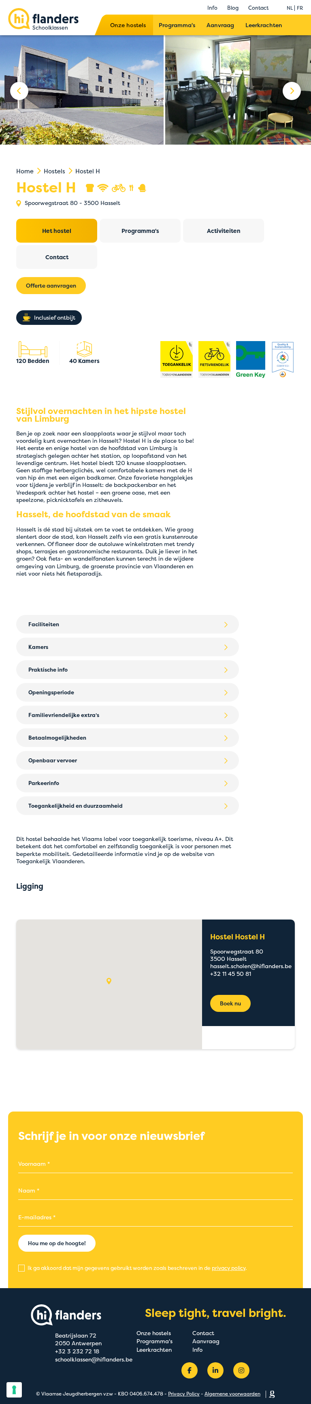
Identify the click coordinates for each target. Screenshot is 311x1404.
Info (212, 7)
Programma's (177, 25)
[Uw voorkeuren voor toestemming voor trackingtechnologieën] (14, 1390)
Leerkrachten (263, 25)
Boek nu (230, 1003)
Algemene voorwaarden (232, 1393)
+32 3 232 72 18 (77, 1351)
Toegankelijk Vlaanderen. (50, 861)
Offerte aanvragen (51, 285)
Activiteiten (224, 231)
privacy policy (228, 1268)
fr (300, 7)
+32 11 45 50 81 (230, 973)
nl (290, 7)
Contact (258, 7)
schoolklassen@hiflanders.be (93, 1359)
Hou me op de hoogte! (57, 1243)
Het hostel (56, 231)
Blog (233, 7)
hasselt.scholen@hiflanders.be (251, 966)
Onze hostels (128, 25)
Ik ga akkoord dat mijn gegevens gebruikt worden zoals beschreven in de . (136, 1268)
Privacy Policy (184, 1393)
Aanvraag (220, 25)
